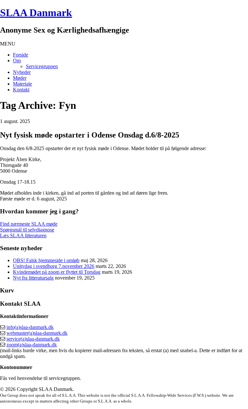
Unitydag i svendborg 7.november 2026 (53, 266)
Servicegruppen (42, 66)
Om (17, 60)
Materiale (22, 84)
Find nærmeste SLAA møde (28, 224)
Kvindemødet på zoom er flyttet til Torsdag (56, 272)
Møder (19, 78)
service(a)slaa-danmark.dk (33, 339)
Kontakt (21, 89)
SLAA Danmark (36, 12)
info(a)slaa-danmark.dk (30, 327)
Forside (20, 54)
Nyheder (22, 72)
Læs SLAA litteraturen (23, 235)
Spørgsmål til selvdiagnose (27, 229)
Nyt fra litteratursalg (33, 278)
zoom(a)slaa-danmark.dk (31, 344)
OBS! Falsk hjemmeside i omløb (46, 260)
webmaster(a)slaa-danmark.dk (36, 333)
